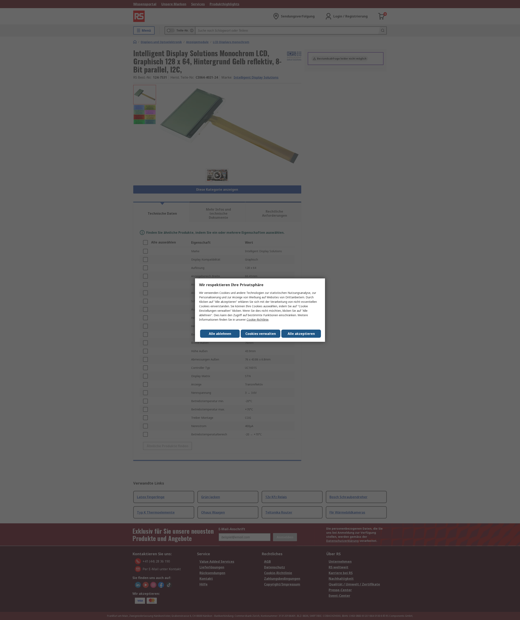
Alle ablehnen (220, 333)
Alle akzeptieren (301, 333)
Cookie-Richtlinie (258, 319)
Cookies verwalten (260, 333)
